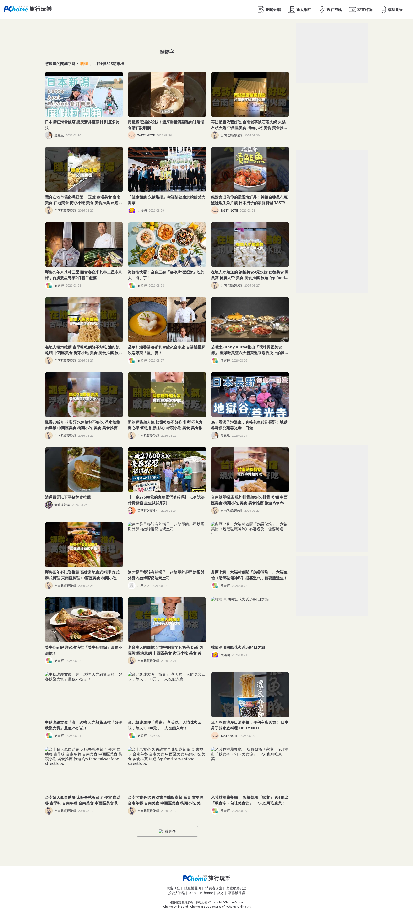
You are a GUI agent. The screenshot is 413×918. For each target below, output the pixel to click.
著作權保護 (236, 893)
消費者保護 (213, 888)
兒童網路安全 (236, 888)
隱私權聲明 (192, 888)
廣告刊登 (173, 888)
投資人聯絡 (176, 893)
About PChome (201, 893)
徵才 (220, 893)
